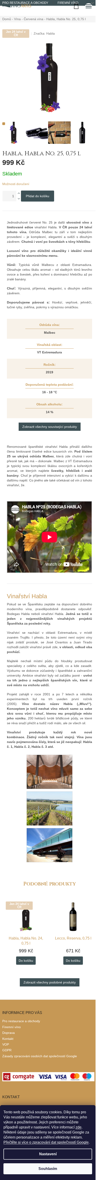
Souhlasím (47, 1169)
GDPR (7, 1050)
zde (79, 1127)
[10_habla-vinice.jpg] (49, 808)
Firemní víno (68, 3)
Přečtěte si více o (46, 1142)
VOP (5, 1044)
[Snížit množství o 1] (18, 198)
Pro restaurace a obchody (21, 1021)
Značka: (44, 33)
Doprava (8, 1033)
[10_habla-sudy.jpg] (49, 771)
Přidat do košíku (37, 196)
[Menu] (88, 6)
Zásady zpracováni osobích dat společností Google (39, 1056)
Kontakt (7, 1039)
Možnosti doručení (15, 184)
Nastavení (48, 1154)
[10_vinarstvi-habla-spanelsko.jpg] (49, 845)
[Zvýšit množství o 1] (18, 193)
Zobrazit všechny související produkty (49, 427)
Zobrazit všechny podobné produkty (49, 982)
